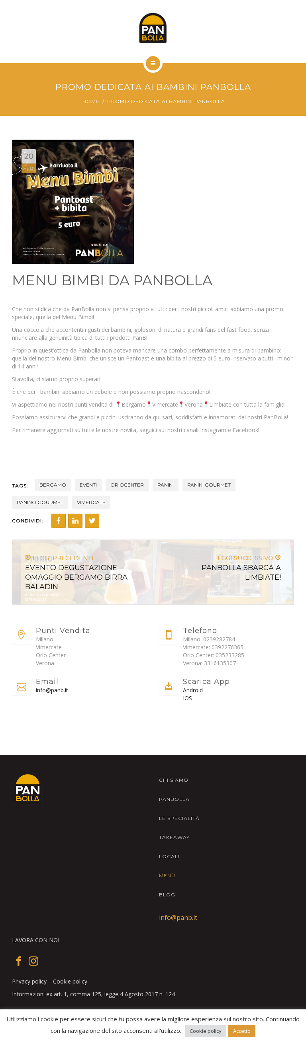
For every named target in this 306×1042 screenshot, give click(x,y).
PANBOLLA (174, 799)
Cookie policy (70, 981)
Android (193, 690)
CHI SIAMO (173, 780)
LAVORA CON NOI (35, 940)
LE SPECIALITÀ (179, 818)
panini (165, 485)
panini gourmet (209, 485)
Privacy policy (29, 981)
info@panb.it (52, 690)
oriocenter (127, 485)
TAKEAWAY (174, 837)
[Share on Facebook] (58, 521)
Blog (167, 895)
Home (91, 101)
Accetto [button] (242, 1030)
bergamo (52, 485)
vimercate (91, 502)
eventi (88, 485)
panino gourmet (40, 502)
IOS (187, 698)
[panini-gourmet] (153, 28)
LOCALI (169, 856)
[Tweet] (92, 521)
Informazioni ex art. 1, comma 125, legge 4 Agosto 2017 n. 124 (93, 994)
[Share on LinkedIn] (75, 521)
